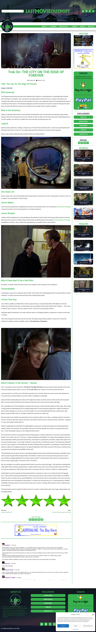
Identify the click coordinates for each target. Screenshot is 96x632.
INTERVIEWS (53, 26)
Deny (75, 626)
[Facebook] (86, 11)
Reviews (83, 148)
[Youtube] (83, 11)
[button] (93, 614)
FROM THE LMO (63, 26)
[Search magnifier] (22, 11)
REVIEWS (74, 26)
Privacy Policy (75, 629)
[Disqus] (36, 561)
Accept (63, 626)
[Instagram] (93, 11)
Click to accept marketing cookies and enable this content (83, 40)
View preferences (87, 626)
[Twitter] (89, 11)
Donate (83, 73)
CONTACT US (91, 26)
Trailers (83, 224)
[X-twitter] (50, 624)
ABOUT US (44, 26)
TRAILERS (82, 26)
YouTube (83, 34)
